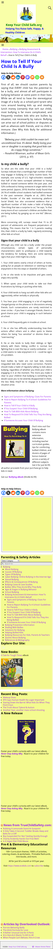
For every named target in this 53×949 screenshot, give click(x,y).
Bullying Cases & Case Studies (18, 584)
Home (5, 49)
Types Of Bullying (13, 574)
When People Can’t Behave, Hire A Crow (21, 937)
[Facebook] (3, 77)
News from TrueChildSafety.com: (27, 825)
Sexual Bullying (12, 579)
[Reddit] (13, 77)
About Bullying (11, 569)
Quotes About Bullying (15, 637)
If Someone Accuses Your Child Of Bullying (23, 420)
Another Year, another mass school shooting (24, 710)
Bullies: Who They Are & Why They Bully (23, 587)
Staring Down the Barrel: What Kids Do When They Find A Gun (26, 703)
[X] (8, 77)
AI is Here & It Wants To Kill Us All (18, 935)
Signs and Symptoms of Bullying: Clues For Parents (27, 396)
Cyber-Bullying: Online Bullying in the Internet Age (28, 576)
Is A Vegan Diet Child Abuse (15, 841)
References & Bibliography (17, 640)
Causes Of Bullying (13, 571)
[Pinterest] (23, 77)
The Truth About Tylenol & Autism (18, 707)
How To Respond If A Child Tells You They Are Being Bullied (28, 618)
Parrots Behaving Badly (14, 927)
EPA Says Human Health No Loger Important (23, 700)
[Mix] (32, 77)
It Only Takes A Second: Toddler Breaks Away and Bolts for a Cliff (25, 832)
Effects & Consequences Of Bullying (21, 582)
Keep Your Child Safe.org (24, 25)
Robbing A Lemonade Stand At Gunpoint (22, 828)
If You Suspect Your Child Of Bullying (21, 408)
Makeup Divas (9, 697)
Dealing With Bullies (14, 627)
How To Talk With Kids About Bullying (21, 411)
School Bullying (12, 592)
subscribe (38, 865)
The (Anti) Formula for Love (15, 930)
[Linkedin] (18, 77)
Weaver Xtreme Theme (42, 947)
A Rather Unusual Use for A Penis (18, 932)
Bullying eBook (16, 477)
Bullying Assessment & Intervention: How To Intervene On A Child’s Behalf (21, 52)
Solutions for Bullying (15, 630)
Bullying (13, 49)
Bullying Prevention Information (20, 625)
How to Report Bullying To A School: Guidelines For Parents (28, 606)
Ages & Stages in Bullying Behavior (21, 589)
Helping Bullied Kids (14, 632)
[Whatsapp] (37, 77)
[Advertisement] (26, 524)
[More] (42, 77)
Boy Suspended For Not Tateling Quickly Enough (25, 836)
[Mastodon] (27, 77)
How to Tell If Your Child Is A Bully (19, 405)
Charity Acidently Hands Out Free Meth (21, 838)
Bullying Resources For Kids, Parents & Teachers (27, 635)
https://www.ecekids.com (19, 865)
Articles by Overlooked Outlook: (26, 924)
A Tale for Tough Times (11, 655)
